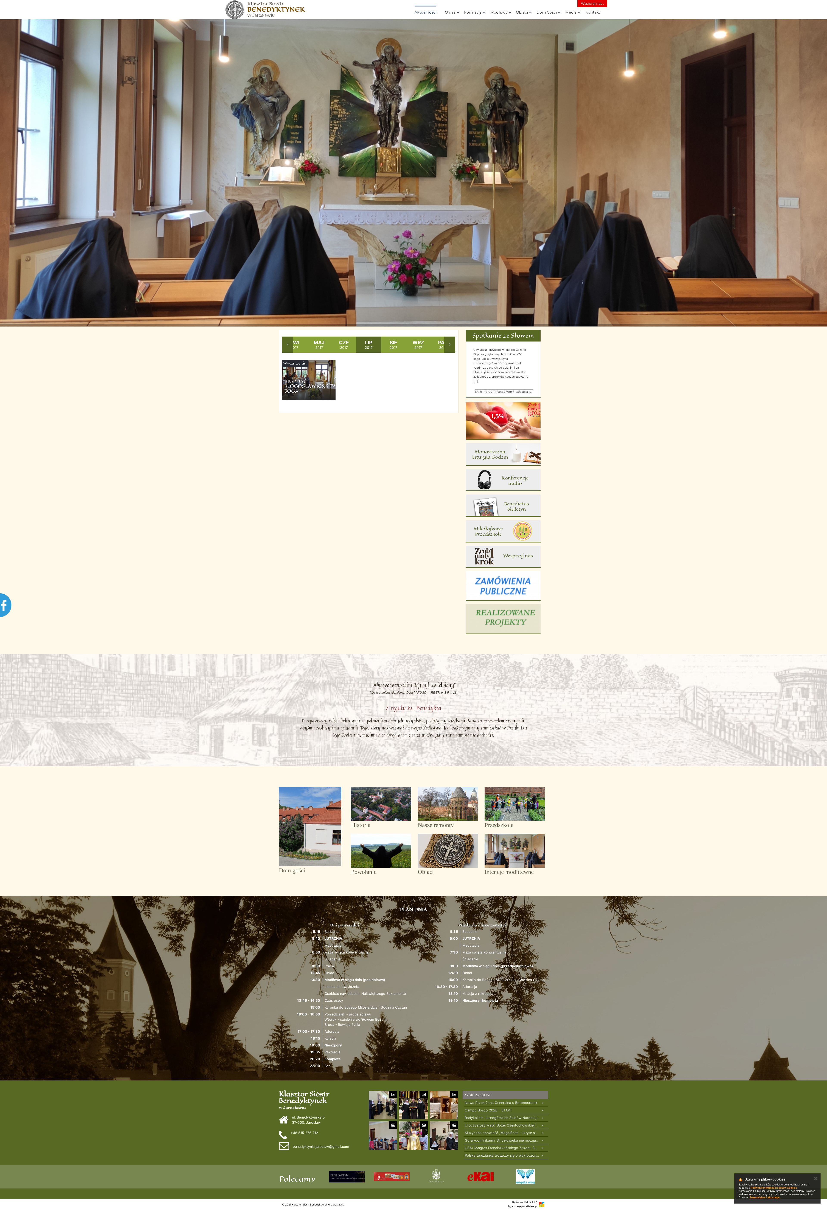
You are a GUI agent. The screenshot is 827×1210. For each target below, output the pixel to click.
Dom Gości (546, 12)
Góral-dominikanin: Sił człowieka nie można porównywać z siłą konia (502, 1140)
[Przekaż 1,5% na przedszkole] (503, 421)
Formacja (473, 12)
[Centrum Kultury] (436, 1176)
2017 (294, 345)
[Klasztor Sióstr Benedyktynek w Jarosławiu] (234, 9)
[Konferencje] (503, 480)
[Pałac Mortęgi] (481, 1176)
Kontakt (592, 12)
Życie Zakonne (477, 1095)
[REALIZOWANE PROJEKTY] (503, 619)
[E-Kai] (525, 1176)
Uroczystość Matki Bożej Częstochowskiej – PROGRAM (502, 1125)
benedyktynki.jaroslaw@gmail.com (321, 1146)
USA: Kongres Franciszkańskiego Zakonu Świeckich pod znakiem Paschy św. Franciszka (502, 1148)
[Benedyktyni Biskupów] (347, 1176)
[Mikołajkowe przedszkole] (503, 531)
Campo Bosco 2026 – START (488, 1110)
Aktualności (425, 12)
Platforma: (524, 1202)
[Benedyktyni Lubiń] (392, 1176)
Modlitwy (498, 12)
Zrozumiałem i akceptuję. (765, 1197)
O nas (450, 12)
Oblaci (522, 12)
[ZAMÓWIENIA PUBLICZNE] (503, 586)
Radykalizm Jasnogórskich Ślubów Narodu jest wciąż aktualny (502, 1118)
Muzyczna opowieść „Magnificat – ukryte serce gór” (502, 1133)
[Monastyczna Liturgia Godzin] (503, 454)
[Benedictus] (503, 506)
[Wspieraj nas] (503, 557)
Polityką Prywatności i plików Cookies (774, 1187)
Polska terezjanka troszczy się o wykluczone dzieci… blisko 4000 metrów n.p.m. (502, 1155)
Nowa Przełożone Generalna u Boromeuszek (501, 1102)
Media (571, 12)
